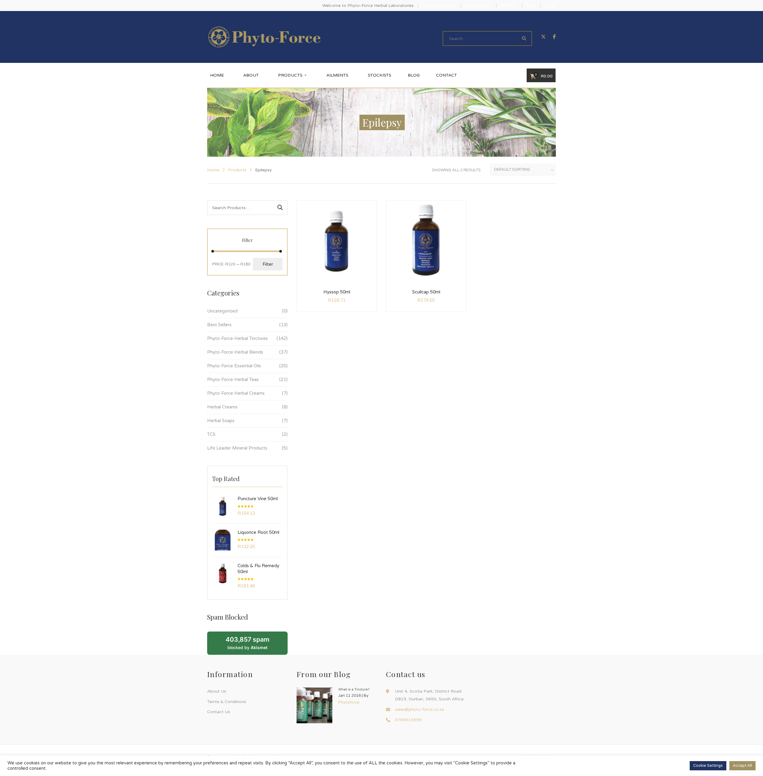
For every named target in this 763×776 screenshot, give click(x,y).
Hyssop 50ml (336, 292)
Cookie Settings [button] (708, 765)
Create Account (439, 5)
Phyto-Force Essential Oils (234, 365)
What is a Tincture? (354, 689)
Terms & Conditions (226, 701)
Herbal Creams (222, 407)
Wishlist (508, 5)
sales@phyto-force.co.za (419, 709)
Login (550, 5)
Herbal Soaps (221, 420)
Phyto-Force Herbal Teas (233, 379)
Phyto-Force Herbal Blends (235, 352)
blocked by (247, 643)
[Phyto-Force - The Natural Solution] (264, 36)
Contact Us (218, 711)
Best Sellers (219, 324)
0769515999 (408, 719)
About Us (216, 691)
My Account (478, 5)
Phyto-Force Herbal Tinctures (237, 338)
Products (237, 169)
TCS (211, 434)
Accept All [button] (742, 765)
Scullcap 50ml (426, 292)
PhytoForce (348, 702)
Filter (268, 264)
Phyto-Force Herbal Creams (236, 393)
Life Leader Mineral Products (237, 448)
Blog (531, 5)
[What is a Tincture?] (314, 705)
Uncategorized (222, 311)
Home (213, 169)
